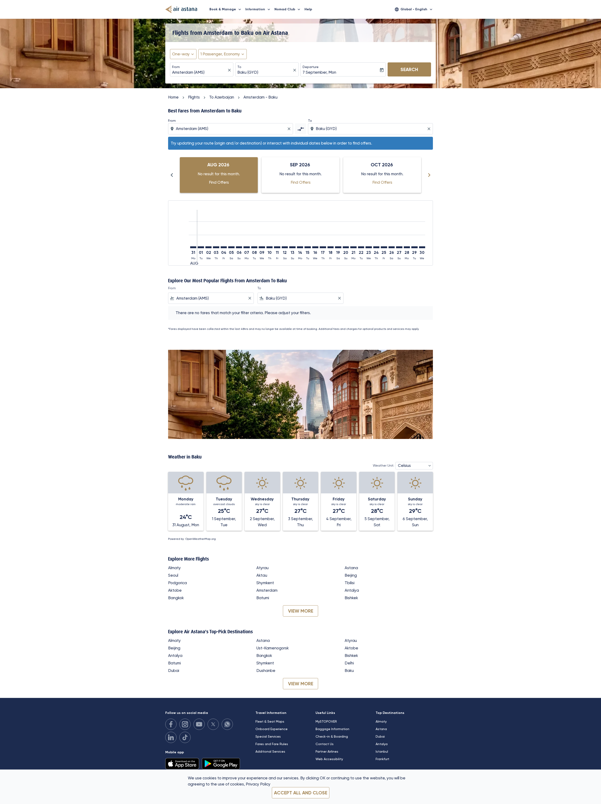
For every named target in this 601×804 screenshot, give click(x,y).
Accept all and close (300, 793)
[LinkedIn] (171, 737)
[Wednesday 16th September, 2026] (315, 247)
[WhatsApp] (227, 724)
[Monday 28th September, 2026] (407, 247)
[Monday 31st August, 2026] (193, 247)
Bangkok (176, 597)
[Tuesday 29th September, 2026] (414, 247)
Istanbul (382, 751)
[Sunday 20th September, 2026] (346, 247)
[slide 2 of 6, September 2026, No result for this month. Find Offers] (300, 175)
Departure (311, 67)
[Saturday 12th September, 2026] (285, 247)
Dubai (173, 670)
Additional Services (270, 751)
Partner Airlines (327, 751)
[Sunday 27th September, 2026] (399, 247)
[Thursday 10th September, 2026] (269, 247)
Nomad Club (287, 9)
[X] (213, 724)
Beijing (351, 575)
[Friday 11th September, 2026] (277, 247)
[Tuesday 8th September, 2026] (254, 247)
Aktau (261, 575)
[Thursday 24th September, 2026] (376, 247)
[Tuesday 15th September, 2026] (307, 247)
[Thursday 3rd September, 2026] (216, 247)
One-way (181, 54)
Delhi (349, 663)
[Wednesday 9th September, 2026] (262, 247)
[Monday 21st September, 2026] (353, 247)
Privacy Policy (258, 784)
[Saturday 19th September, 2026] (338, 247)
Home (173, 97)
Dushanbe (265, 670)
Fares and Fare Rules (271, 744)
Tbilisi (349, 582)
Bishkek (351, 597)
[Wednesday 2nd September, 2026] (208, 247)
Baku (349, 670)
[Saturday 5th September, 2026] (231, 247)
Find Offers (219, 182)
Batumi (262, 597)
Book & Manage (225, 9)
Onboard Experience (271, 729)
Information (258, 9)
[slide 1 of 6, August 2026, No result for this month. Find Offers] (219, 175)
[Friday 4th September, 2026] (224, 247)
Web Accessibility (329, 759)
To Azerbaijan (221, 97)
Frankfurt (382, 759)
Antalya (352, 590)
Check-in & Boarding (332, 736)
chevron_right (429, 175)
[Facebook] (171, 724)
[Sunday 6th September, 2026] (239, 247)
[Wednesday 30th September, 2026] (422, 247)
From (176, 67)
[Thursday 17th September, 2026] (323, 247)
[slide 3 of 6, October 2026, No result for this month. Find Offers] (382, 175)
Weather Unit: (383, 465)
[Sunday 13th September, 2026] (292, 247)
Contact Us (325, 744)
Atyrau (262, 567)
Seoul (173, 575)
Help (308, 9)
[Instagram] (185, 724)
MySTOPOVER (326, 721)
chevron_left (172, 175)
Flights (194, 97)
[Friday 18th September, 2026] (330, 247)
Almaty (174, 567)
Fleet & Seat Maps (269, 721)
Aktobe (175, 590)
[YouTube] (199, 724)
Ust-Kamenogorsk (272, 648)
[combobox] (199, 72)
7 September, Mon (319, 72)
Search (409, 69)
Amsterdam (266, 590)
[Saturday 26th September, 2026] (392, 247)
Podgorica (177, 582)
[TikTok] (185, 737)
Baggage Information (332, 729)
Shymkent (265, 582)
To (239, 67)
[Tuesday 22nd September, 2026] (361, 247)
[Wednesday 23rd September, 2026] (369, 247)
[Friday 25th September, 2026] (384, 247)
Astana (351, 567)
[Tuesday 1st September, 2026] (201, 247)
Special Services (268, 736)
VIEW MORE (300, 611)
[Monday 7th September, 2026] (246, 247)
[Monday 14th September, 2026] (300, 247)
